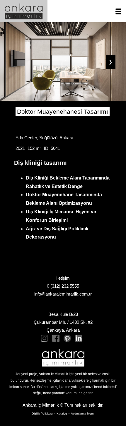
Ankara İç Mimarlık (41, 404)
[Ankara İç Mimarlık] (63, 357)
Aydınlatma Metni (82, 413)
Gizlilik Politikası (42, 413)
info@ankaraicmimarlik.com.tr (63, 293)
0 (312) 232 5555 (63, 286)
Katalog (62, 413)
